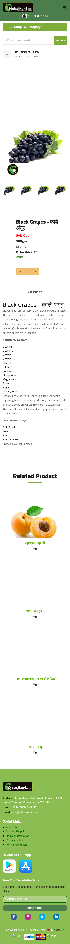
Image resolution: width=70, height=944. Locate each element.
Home (19, 92)
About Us (11, 827)
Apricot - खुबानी (35, 543)
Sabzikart (59, 929)
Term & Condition (16, 844)
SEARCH (61, 40)
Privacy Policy (14, 840)
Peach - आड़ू (35, 746)
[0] (24, 16)
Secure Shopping (16, 831)
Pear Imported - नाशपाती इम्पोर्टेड (35, 678)
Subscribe (35, 908)
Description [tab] (35, 291)
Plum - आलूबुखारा (35, 610)
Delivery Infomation (17, 836)
